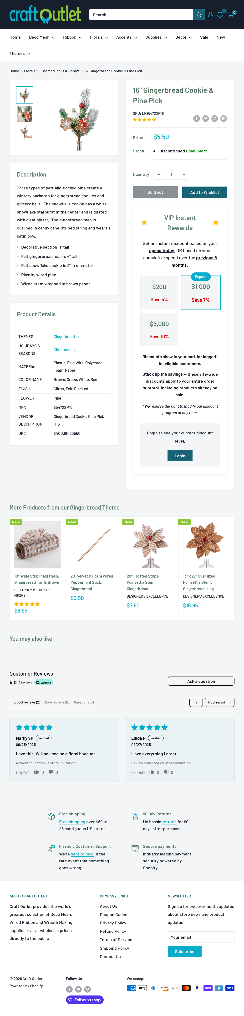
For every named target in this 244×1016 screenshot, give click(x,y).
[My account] (210, 14)
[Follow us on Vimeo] (87, 989)
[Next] (234, 568)
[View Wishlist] (220, 14)
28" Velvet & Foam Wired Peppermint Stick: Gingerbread (92, 582)
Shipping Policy (114, 948)
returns (169, 821)
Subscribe (184, 951)
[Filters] (196, 702)
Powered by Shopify (26, 985)
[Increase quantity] (184, 174)
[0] (231, 14)
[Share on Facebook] (196, 118)
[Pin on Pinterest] (205, 118)
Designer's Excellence (147, 596)
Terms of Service (116, 939)
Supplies (153, 37)
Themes (17, 53)
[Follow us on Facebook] (69, 989)
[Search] (199, 14)
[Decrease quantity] (159, 174)
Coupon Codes (113, 914)
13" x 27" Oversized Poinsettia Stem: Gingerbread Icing (199, 582)
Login (180, 455)
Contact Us (110, 956)
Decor (181, 37)
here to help (82, 853)
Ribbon (69, 37)
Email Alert (196, 150)
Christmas (63, 349)
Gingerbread (65, 336)
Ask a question (201, 681)
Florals (96, 37)
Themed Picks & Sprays (60, 70)
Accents (124, 37)
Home (15, 37)
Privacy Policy (113, 922)
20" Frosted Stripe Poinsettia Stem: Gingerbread (143, 582)
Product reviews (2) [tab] (25, 702)
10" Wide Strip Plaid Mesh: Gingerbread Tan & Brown (36, 578)
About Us (108, 906)
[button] (144, 119)
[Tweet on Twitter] (214, 118)
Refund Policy (113, 931)
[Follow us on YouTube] (78, 989)
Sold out (155, 192)
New (221, 37)
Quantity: (142, 174)
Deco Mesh (39, 37)
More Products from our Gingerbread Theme (65, 507)
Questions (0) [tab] (84, 702)
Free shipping (72, 821)
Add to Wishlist (204, 192)
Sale (204, 37)
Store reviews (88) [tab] (57, 702)
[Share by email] (223, 118)
